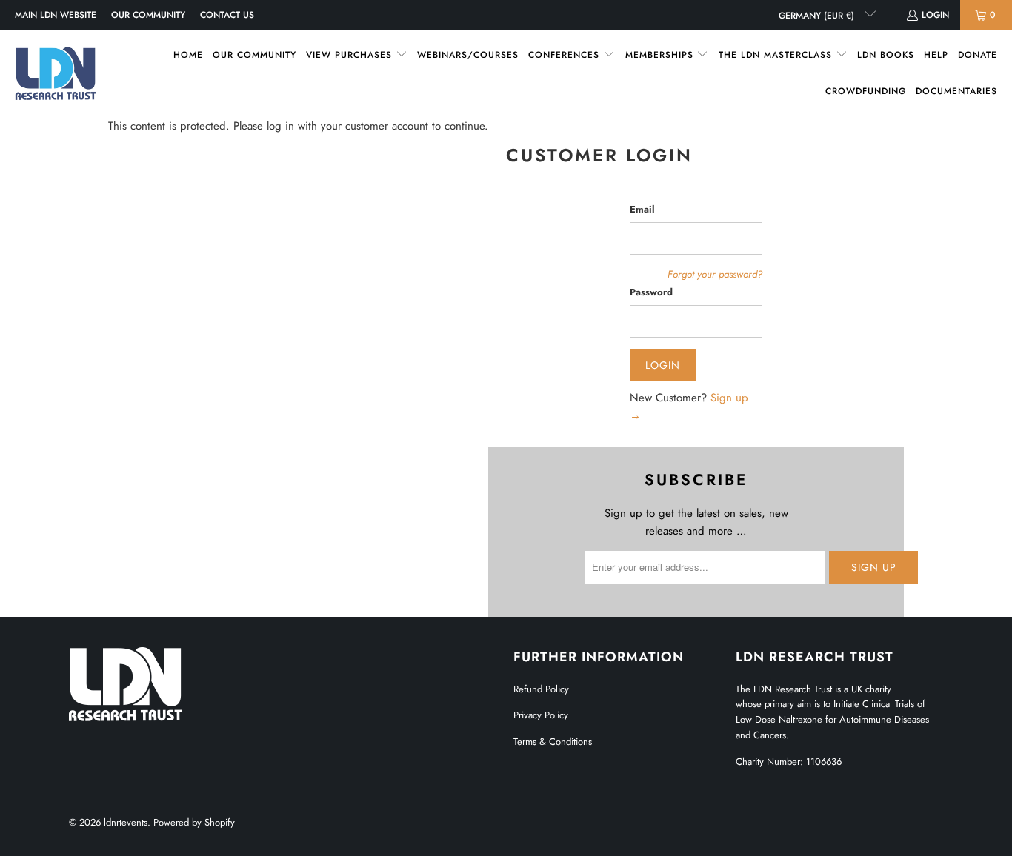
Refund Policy (541, 689)
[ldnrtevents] (55, 73)
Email (642, 209)
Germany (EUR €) (818, 15)
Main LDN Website (55, 14)
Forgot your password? (715, 274)
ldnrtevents (125, 822)
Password (651, 292)
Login (935, 14)
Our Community (148, 14)
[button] (356, 55)
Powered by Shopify (194, 822)
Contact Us (227, 14)
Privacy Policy (540, 715)
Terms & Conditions (552, 742)
